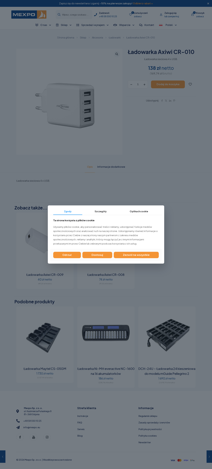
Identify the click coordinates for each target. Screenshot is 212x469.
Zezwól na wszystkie (136, 255)
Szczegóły (101, 211)
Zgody (68, 211)
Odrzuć (67, 255)
